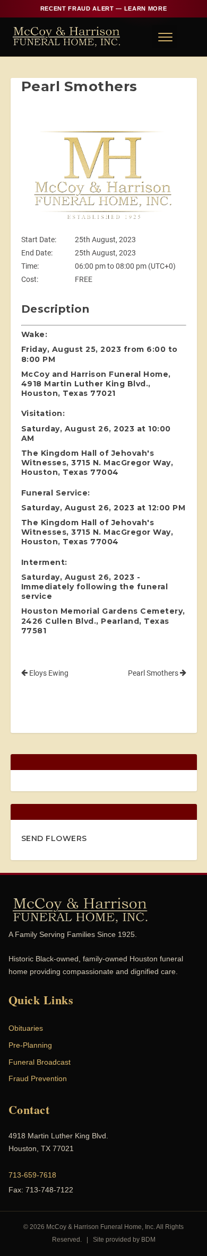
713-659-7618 (32, 1175)
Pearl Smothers (154, 673)
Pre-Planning (30, 1045)
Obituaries (25, 1028)
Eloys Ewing (48, 673)
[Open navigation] (164, 36)
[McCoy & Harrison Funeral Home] (67, 36)
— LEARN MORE (103, 8)
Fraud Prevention (37, 1078)
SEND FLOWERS (54, 838)
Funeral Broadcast (39, 1062)
